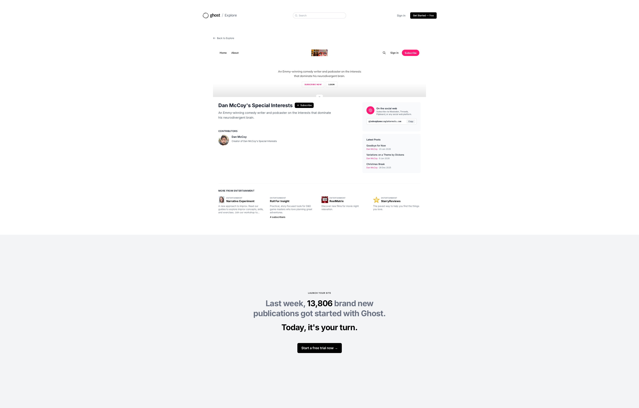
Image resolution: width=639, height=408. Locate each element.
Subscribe (306, 105)
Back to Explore (225, 38)
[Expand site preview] (319, 97)
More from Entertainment (236, 190)
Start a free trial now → (319, 348)
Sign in (401, 15)
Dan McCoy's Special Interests (255, 105)
